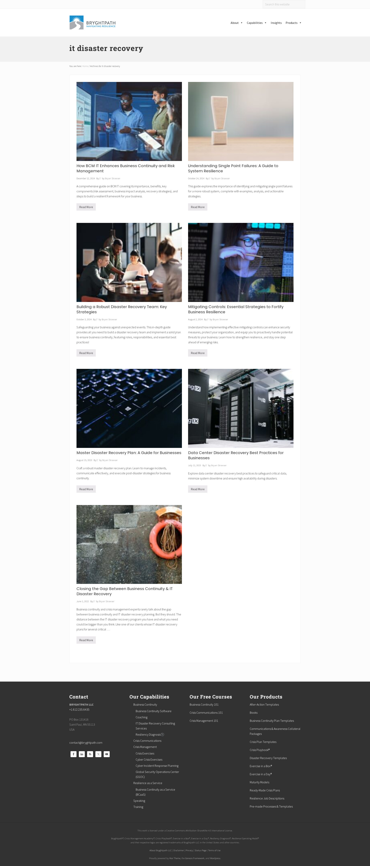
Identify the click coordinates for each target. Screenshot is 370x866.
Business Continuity (145, 704)
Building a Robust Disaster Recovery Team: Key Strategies (122, 309)
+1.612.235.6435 (79, 709)
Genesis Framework (194, 858)
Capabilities (255, 23)
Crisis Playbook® (260, 750)
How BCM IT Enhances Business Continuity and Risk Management (126, 168)
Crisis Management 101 (204, 721)
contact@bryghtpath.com (85, 742)
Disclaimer (178, 850)
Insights (276, 23)
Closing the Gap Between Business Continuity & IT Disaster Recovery (125, 591)
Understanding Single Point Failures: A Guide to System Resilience (233, 168)
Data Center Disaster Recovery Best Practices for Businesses (236, 455)
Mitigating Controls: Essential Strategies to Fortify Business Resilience (235, 309)
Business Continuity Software (154, 711)
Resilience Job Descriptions (267, 798)
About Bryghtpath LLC (161, 850)
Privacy (189, 850)
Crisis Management (145, 747)
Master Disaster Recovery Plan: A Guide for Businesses (129, 452)
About (235, 23)
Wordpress (215, 858)
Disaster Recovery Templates (268, 758)
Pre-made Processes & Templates (271, 806)
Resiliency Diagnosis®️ (150, 734)
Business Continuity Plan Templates (272, 721)
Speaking (139, 801)
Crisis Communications (147, 741)
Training (138, 807)
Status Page (200, 850)
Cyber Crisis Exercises (149, 759)
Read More (86, 208)
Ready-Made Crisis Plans (265, 790)
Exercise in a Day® (261, 774)
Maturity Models (259, 782)
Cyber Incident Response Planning (157, 766)
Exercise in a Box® (261, 766)
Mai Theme (174, 858)
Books (253, 712)
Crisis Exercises (145, 753)
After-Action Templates (264, 704)
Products (292, 23)
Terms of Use (214, 850)
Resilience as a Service (147, 783)
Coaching (141, 717)
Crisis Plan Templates (263, 742)
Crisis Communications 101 (206, 712)
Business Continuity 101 (204, 704)
